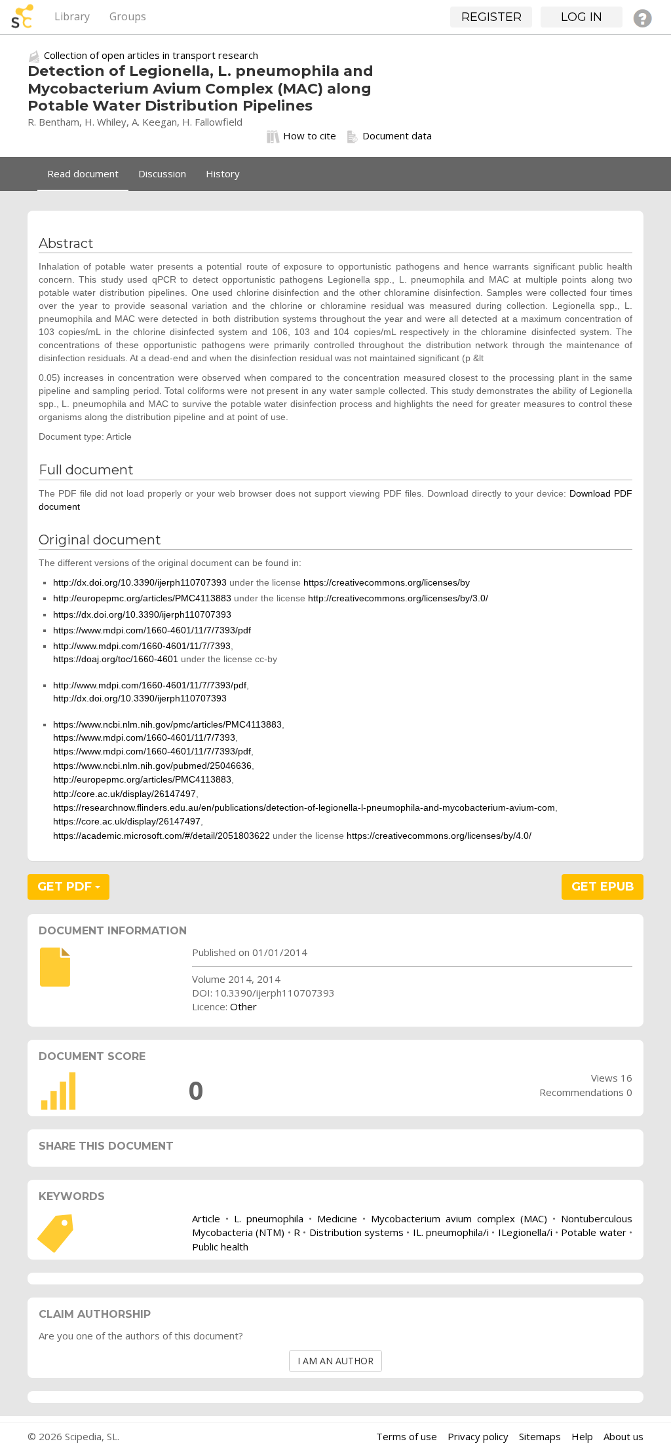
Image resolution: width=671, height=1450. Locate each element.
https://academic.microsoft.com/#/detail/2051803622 (161, 835)
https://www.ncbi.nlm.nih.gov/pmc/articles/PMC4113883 (167, 724)
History (223, 173)
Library (72, 16)
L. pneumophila (268, 1218)
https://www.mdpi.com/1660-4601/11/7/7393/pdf (152, 630)
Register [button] (491, 17)
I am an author (335, 1360)
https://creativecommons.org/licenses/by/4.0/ (439, 835)
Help (582, 1436)
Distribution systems (356, 1232)
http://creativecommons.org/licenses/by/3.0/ (398, 598)
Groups (127, 16)
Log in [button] (581, 17)
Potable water (593, 1232)
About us (623, 1436)
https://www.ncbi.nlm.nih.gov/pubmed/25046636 (152, 765)
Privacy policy (478, 1436)
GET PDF (66, 886)
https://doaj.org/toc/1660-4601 (115, 659)
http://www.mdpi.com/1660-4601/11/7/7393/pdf (149, 685)
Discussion (162, 173)
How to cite (309, 135)
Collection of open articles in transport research (151, 55)
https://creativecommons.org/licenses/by (386, 582)
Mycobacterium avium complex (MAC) (459, 1218)
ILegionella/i (525, 1232)
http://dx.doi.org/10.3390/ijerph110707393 (140, 582)
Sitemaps (540, 1436)
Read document (83, 173)
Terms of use (406, 1436)
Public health (220, 1246)
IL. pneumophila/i (451, 1232)
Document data (397, 135)
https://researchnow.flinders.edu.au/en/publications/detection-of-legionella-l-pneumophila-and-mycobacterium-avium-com (304, 807)
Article (206, 1218)
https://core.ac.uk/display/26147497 (127, 821)
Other (243, 1006)
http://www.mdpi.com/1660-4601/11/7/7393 (142, 646)
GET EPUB (602, 886)
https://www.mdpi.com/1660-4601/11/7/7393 (144, 737)
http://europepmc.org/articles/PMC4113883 (142, 598)
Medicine (337, 1218)
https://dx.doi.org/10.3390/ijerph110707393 (142, 614)
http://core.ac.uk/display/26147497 (124, 793)
